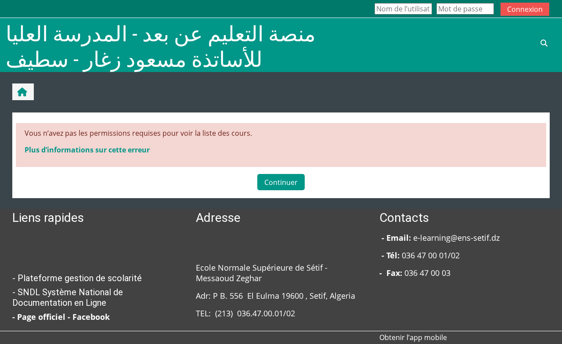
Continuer (281, 182)
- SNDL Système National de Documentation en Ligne (67, 297)
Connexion (525, 9)
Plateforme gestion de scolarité (80, 278)
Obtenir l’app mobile (413, 337)
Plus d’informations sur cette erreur (87, 150)
